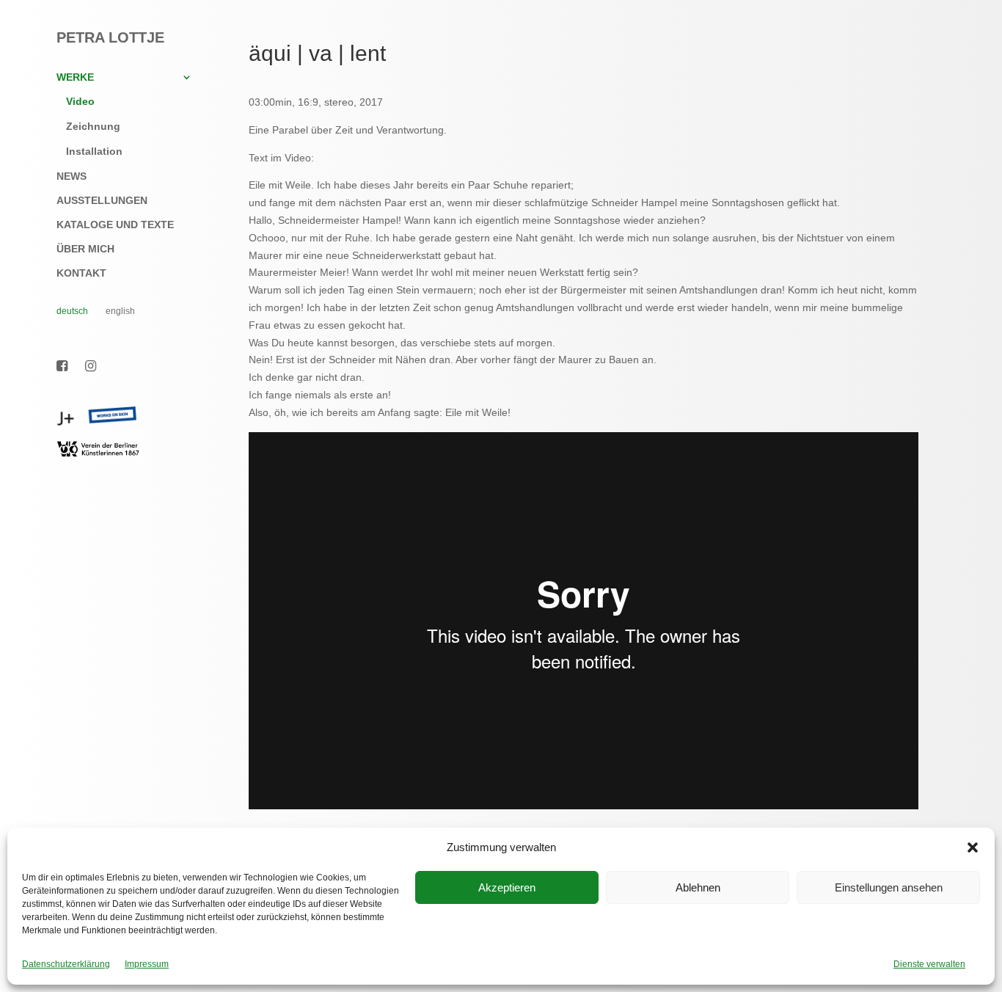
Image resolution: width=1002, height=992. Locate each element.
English (120, 311)
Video (80, 101)
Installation (94, 151)
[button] (972, 847)
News (71, 176)
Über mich (85, 249)
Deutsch (72, 311)
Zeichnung (93, 126)
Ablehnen (698, 887)
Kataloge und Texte (115, 224)
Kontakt (81, 273)
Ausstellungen (101, 200)
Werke (75, 77)
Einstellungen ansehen (889, 887)
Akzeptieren (506, 887)
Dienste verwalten (929, 964)
